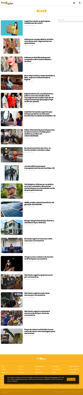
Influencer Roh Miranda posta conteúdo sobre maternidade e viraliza (37, 59)
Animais (4, 369)
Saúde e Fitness (74, 369)
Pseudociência (56, 384)
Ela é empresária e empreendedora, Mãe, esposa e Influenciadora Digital (39, 77)
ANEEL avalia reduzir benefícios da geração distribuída (39, 203)
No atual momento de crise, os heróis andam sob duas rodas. (37, 149)
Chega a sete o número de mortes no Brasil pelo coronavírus (38, 258)
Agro (3, 366)
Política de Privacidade (50, 377)
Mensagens (55, 366)
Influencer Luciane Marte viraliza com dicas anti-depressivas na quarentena (38, 41)
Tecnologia (72, 372)
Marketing (38, 384)
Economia (21, 372)
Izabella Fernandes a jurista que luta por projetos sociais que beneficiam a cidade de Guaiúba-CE (39, 114)
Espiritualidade (39, 366)
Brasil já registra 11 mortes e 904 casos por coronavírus (38, 240)
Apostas (4, 372)
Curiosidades (6, 384)
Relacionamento (74, 366)
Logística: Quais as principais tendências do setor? (37, 22)
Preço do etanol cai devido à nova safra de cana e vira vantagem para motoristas (39, 331)
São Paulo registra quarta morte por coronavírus (38, 276)
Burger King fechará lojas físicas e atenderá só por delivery (39, 222)
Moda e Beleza (56, 369)
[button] (74, 2)
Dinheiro (20, 369)
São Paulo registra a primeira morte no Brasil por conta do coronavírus (37, 313)
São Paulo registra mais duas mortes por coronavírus (37, 294)
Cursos (20, 366)
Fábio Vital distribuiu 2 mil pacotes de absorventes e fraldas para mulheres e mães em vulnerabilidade (39, 133)
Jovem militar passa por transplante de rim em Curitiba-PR (39, 167)
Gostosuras (38, 372)
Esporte (37, 369)
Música (54, 372)
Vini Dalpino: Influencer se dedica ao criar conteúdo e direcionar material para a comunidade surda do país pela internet (39, 187)
